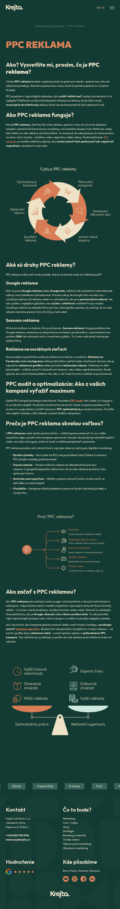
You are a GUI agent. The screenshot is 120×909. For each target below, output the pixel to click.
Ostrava (83, 870)
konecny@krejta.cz (18, 839)
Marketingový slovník (50, 26)
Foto (95, 786)
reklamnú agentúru (27, 629)
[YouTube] (66, 879)
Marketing (69, 818)
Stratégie (68, 831)
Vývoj (66, 827)
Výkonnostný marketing (77, 844)
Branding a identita (74, 835)
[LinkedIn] (92, 879)
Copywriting (41, 786)
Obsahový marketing (75, 848)
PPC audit (77, 400)
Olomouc (94, 870)
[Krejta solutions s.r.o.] (60, 894)
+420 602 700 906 (17, 835)
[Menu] (112, 7)
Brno (66, 870)
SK (103, 7)
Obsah (12, 786)
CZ (98, 7)
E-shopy (70, 786)
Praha (73, 870)
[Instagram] (75, 879)
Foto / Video (70, 822)
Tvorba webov (71, 839)
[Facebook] (83, 879)
